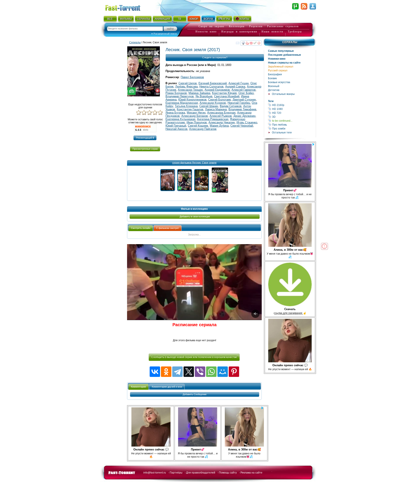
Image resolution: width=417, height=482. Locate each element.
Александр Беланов (194, 116)
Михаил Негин (196, 112)
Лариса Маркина (216, 109)
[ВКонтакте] (155, 371)
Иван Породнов (197, 122)
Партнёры (176, 472)
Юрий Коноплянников (192, 99)
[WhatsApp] (211, 371)
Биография (275, 74)
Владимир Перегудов (179, 96)
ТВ (179, 18)
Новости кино (206, 31)
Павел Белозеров (192, 77)
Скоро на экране (211, 26)
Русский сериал (277, 70)
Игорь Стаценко (247, 122)
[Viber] (200, 371)
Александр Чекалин (221, 122)
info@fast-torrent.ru (154, 472)
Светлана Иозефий (226, 96)
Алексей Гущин (238, 83)
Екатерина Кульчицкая (180, 119)
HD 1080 (293, 109)
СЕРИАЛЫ (143, 18)
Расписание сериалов (283, 26)
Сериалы (290, 42)
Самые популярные (281, 50)
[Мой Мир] (222, 371)
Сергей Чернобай (241, 125)
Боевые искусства (279, 82)
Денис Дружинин (244, 116)
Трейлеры (295, 31)
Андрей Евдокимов (217, 89)
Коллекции (237, 26)
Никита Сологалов (211, 86)
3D (293, 116)
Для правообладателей (200, 472)
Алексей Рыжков (221, 116)
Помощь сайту (228, 472)
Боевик (272, 78)
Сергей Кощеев (198, 125)
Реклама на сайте (251, 472)
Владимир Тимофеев (242, 109)
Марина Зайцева (199, 93)
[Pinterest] (234, 371)
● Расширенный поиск (164, 33)
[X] (189, 371)
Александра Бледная (221, 112)
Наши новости (272, 31)
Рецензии (256, 26)
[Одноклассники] (166, 371)
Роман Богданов (176, 93)
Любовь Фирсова (186, 86)
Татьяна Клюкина (186, 106)
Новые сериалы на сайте (284, 62)
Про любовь (293, 124)
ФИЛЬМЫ (126, 18)
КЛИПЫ (244, 18)
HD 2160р (293, 105)
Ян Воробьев (203, 96)
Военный (273, 86)
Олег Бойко (246, 93)
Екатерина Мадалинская (181, 102)
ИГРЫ (226, 18)
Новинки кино (276, 58)
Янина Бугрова (175, 112)
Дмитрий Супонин (244, 99)
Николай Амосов (176, 129)
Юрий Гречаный (175, 125)
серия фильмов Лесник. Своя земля (194, 162)
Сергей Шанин (208, 106)
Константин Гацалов (190, 109)
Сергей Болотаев (219, 99)
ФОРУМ (208, 18)
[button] (145, 137)
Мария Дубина (219, 125)
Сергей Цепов (188, 83)
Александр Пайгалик (203, 129)
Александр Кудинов (213, 102)
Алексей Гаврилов (244, 89)
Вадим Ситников (231, 106)
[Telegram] (177, 371)
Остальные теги (282, 132)
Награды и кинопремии (239, 31)
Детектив (273, 90)
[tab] (140, 228)
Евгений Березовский (213, 83)
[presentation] (141, 228)
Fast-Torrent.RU (127, 7)
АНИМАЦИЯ (162, 18)
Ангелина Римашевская (212, 119)
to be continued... (293, 120)
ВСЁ (110, 18)
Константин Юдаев (224, 93)
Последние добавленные (284, 54)
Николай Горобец (239, 102)
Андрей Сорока (235, 86)
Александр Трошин (190, 89)
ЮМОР (194, 18)
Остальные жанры (283, 94)
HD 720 (293, 112)
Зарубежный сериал (280, 66)
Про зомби (293, 128)
